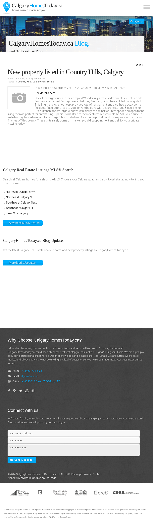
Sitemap (76, 474)
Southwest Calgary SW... (21, 202)
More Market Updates (22, 262)
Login (123, 21)
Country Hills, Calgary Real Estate (36, 81)
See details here (45, 93)
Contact (97, 474)
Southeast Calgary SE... (21, 208)
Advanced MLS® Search (24, 222)
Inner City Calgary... (18, 213)
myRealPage (49, 477)
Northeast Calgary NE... (20, 197)
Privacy (87, 474)
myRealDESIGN (29, 477)
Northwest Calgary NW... (21, 191)
